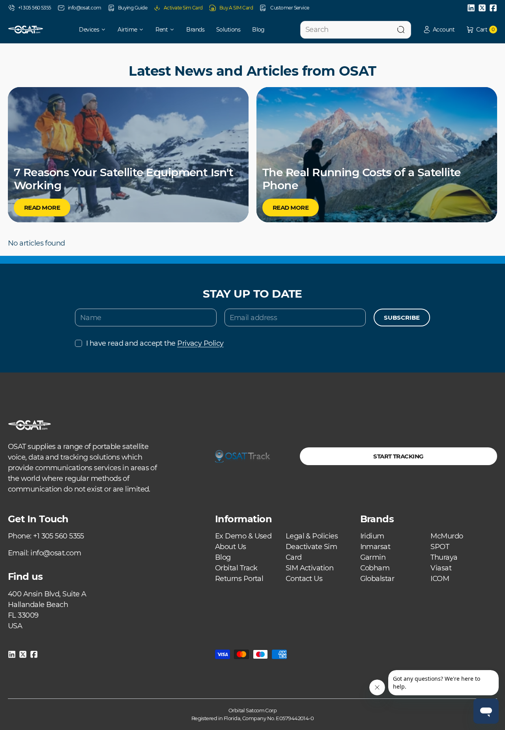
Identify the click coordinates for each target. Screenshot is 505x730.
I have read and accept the (154, 343)
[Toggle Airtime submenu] (144, 29)
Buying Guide (132, 8)
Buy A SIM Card (236, 8)
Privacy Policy (200, 343)
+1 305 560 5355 (34, 8)
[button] (438, 30)
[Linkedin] (471, 8)
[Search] (401, 30)
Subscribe (402, 317)
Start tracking (398, 456)
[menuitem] (87, 29)
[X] (482, 8)
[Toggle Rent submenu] (174, 29)
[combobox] (355, 30)
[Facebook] (493, 8)
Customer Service (289, 8)
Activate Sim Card (183, 8)
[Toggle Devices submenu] (106, 29)
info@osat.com (84, 8)
